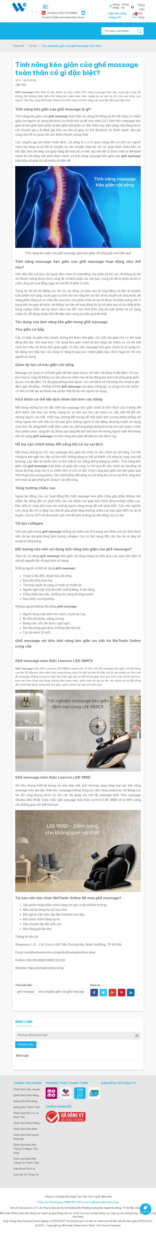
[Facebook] (94, 993)
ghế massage (25, 991)
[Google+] (112, 993)
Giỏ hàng (140, 15)
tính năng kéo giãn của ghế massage (61, 991)
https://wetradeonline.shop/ (46, 968)
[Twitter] (103, 993)
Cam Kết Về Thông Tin (26, 1174)
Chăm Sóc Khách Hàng (26, 1123)
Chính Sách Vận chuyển (26, 1089)
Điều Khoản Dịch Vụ (24, 1168)
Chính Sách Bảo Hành (25, 1129)
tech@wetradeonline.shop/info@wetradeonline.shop (60, 952)
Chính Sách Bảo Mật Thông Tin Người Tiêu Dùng (25, 1148)
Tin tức (32, 45)
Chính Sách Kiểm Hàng (26, 1095)
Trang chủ (18, 45)
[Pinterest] (121, 993)
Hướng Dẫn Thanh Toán (26, 1107)
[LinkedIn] (131, 993)
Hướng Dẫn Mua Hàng (25, 1101)
